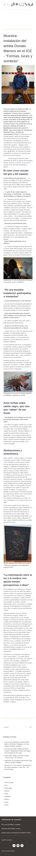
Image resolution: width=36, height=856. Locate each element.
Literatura (7, 796)
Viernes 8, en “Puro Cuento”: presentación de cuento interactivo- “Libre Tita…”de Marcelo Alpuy (17, 767)
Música (6, 799)
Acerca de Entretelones (8, 851)
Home (6, 793)
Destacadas (8, 788)
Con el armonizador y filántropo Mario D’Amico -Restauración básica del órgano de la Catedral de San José (17, 751)
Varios (6, 805)
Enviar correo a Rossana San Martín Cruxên (16, 833)
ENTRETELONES (7, 840)
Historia (6, 791)
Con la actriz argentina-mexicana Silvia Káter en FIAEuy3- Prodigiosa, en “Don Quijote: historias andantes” (16, 744)
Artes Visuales (9, 782)
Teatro (6, 802)
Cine (5, 785)
